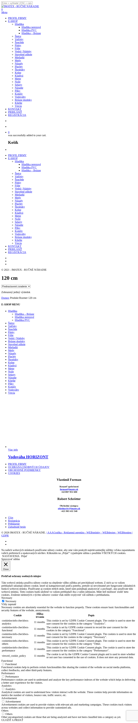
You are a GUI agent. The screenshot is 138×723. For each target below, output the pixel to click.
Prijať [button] (24, 556)
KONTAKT (14, 246)
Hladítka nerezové (31, 164)
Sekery (18, 222)
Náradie (19, 225)
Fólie (17, 185)
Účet (10, 517)
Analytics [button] (6, 685)
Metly (18, 197)
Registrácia (14, 520)
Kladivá (19, 212)
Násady (19, 200)
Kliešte (18, 240)
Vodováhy (20, 234)
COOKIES (14, 473)
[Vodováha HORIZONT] (33, 446)
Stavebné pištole (23, 191)
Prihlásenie (14, 523)
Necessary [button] (6, 597)
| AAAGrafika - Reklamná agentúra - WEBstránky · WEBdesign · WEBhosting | (89, 532)
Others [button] (4, 710)
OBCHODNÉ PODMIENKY (24, 470)
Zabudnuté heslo (17, 526)
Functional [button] (7, 660)
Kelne (18, 209)
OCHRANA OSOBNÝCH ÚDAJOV (28, 467)
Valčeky (19, 176)
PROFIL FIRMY (17, 155)
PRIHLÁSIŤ (15, 249)
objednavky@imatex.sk (69, 508)
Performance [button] (8, 673)
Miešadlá (19, 194)
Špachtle (19, 179)
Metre (18, 215)
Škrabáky (20, 206)
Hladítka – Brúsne (31, 170)
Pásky (18, 182)
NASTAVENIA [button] (11, 556)
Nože (18, 218)
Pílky (17, 228)
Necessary (10, 601)
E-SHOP (13, 158)
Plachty (19, 203)
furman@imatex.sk (69, 489)
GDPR (5, 535)
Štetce (18, 173)
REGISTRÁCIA (17, 252)
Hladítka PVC (29, 167)
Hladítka (19, 161)
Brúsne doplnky (23, 237)
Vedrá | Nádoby (23, 188)
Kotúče (19, 231)
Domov (5, 297)
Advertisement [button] (9, 698)
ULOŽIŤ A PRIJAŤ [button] (12, 720)
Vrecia (18, 243)
